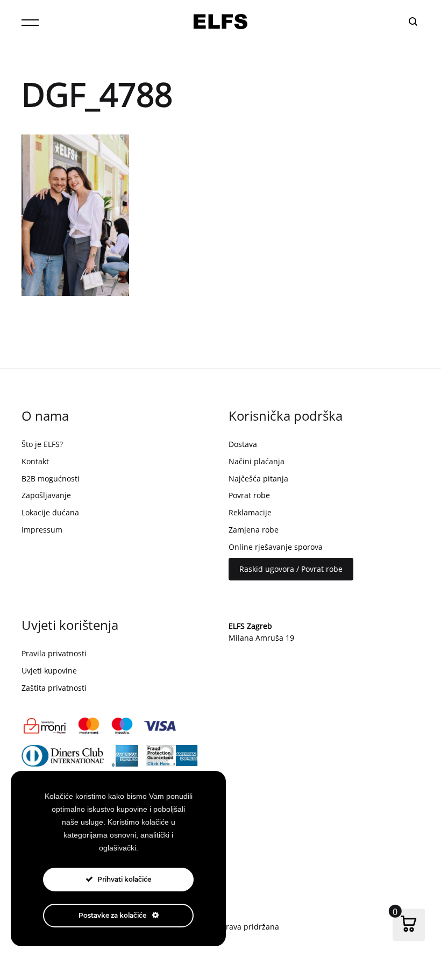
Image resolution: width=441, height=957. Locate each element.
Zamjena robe (254, 529)
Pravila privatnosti (54, 653)
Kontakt (35, 461)
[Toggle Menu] (30, 22)
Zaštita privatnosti (54, 688)
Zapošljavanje (46, 495)
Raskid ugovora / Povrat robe (291, 569)
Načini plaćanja (256, 461)
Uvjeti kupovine (49, 670)
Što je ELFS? (42, 444)
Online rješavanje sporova (276, 547)
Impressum (42, 529)
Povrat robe (249, 495)
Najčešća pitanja (258, 478)
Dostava (243, 444)
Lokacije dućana (50, 512)
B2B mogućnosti (51, 478)
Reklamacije (250, 512)
